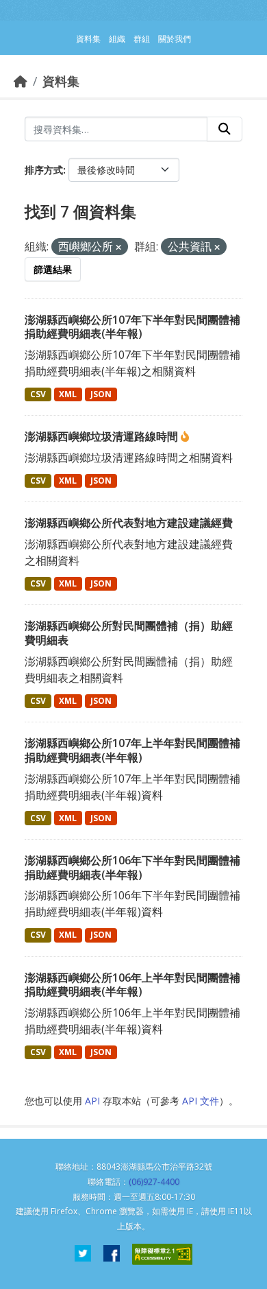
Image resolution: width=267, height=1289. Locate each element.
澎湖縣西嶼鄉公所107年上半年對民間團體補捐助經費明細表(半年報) (132, 750)
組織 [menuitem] (117, 39)
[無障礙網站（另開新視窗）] (162, 1254)
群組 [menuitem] (142, 39)
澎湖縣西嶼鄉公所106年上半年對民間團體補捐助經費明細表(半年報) (132, 985)
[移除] (118, 247)
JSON (101, 394)
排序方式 (44, 169)
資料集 (60, 81)
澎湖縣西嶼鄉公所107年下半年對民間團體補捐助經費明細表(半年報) (132, 327)
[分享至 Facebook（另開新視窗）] (111, 1254)
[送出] (224, 129)
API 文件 (200, 1100)
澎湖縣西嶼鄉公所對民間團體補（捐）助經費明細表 (129, 633)
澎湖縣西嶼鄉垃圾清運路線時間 (103, 436)
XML (68, 394)
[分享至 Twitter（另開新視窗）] (82, 1254)
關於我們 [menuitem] (174, 39)
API (92, 1100)
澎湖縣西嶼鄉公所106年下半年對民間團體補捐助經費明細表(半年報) (132, 867)
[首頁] (20, 81)
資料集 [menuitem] (88, 39)
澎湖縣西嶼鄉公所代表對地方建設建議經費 (129, 522)
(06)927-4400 (154, 1181)
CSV (38, 394)
